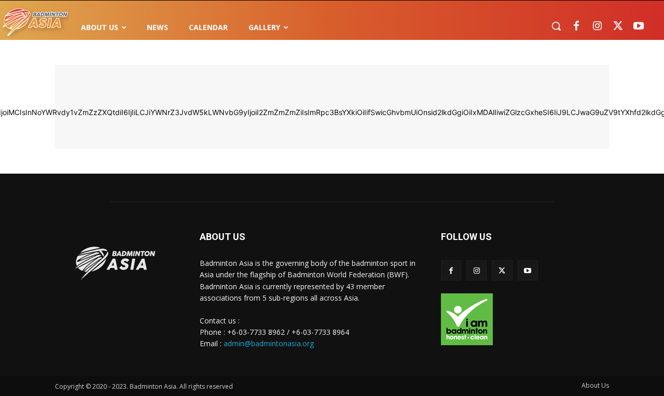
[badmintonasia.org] (35, 23)
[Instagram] (597, 26)
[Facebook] (576, 26)
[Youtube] (638, 26)
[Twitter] (618, 26)
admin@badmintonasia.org (269, 343)
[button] (556, 25)
